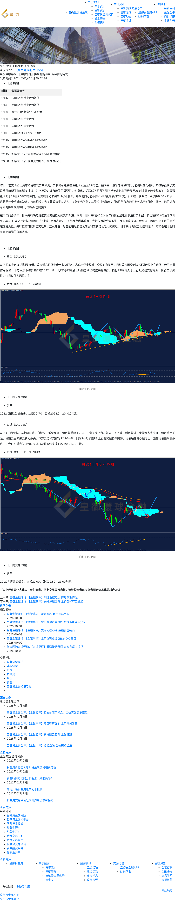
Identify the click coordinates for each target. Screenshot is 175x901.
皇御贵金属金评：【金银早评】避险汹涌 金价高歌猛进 (39, 745)
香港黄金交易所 (16, 815)
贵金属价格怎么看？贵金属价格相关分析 (31, 767)
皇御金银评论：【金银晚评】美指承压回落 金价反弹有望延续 (46, 601)
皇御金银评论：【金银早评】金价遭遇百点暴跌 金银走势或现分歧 (46, 622)
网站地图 (166, 890)
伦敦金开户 (14, 852)
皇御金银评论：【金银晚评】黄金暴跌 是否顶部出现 (38, 614)
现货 (9, 678)
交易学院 (169, 16)
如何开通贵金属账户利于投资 (24, 789)
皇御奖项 (125, 8)
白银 (9, 670)
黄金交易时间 (15, 836)
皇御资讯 (119, 4)
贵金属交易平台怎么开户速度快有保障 (30, 800)
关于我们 (100, 6)
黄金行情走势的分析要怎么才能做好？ (30, 778)
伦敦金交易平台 (16, 844)
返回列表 (5, 605)
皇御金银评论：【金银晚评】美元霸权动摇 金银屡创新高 (41, 630)
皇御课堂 (162, 4)
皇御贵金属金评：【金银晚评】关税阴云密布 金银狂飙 (39, 734)
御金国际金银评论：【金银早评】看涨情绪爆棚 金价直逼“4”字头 (45, 646)
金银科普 (169, 20)
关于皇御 (93, 2)
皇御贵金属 (81, 12)
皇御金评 (125, 20)
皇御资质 (100, 10)
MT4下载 (143, 16)
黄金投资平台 (15, 848)
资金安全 (100, 18)
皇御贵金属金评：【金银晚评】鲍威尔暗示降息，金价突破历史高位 (47, 712)
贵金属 (11, 674)
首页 (17, 70)
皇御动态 (125, 16)
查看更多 (5, 697)
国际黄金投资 (15, 823)
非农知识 (12, 666)
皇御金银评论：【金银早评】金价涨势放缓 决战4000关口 (41, 638)
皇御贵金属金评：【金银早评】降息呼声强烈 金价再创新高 (42, 723)
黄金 (9, 682)
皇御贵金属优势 (104, 14)
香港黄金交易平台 (18, 819)
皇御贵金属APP (147, 12)
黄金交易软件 (15, 840)
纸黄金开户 (14, 831)
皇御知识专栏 (15, 661)
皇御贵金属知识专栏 (19, 686)
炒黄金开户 (14, 827)
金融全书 (169, 12)
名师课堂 (100, 22)
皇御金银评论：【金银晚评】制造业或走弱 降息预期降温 (44, 597)
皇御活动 (125, 12)
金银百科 (169, 8)
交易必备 (136, 8)
